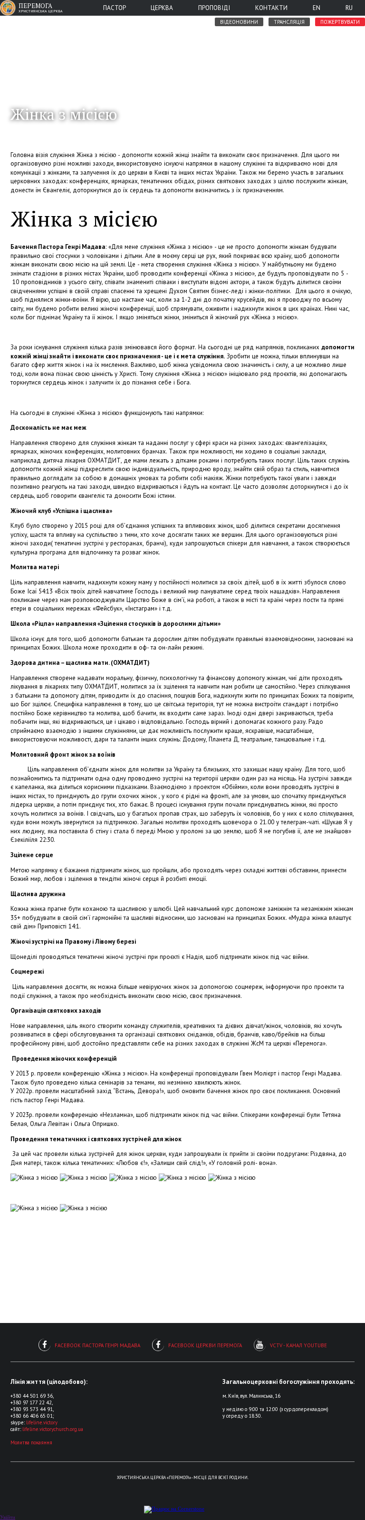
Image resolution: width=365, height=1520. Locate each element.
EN (316, 8)
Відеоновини (239, 22)
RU (349, 8)
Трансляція (289, 22)
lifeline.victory (42, 1422)
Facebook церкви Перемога (205, 1345)
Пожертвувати (340, 22)
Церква (162, 8)
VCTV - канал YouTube (298, 1345)
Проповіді (214, 8)
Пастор (114, 8)
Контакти (271, 8)
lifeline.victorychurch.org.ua (52, 1429)
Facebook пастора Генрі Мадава (97, 1345)
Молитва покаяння (31, 1442)
